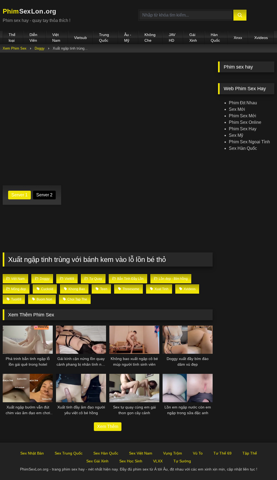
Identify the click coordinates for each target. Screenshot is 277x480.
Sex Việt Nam (140, 453)
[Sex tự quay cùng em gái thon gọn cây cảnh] (134, 388)
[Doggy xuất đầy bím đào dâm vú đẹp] (188, 340)
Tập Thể (249, 453)
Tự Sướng (182, 461)
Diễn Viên (33, 38)
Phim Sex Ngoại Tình (249, 142)
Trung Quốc (104, 38)
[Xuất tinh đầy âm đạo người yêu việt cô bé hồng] (81, 388)
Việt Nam (56, 38)
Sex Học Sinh (130, 461)
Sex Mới (237, 109)
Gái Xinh (193, 38)
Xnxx (238, 37)
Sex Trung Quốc (69, 453)
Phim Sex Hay (242, 129)
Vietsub (80, 37)
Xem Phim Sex (15, 48)
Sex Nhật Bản (32, 453)
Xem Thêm (107, 426)
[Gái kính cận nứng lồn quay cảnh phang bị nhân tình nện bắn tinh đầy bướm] (81, 340)
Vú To (198, 453)
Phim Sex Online (245, 122)
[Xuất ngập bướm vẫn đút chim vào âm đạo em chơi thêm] (28, 388)
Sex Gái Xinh (97, 461)
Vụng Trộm (172, 453)
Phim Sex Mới (242, 115)
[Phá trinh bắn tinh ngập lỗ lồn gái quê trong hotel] (28, 340)
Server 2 (44, 195)
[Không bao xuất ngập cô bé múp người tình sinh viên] (134, 340)
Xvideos (261, 37)
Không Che (150, 38)
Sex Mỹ (236, 135)
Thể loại (12, 38)
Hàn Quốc (215, 38)
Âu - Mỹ (127, 38)
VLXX (158, 461)
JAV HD (172, 38)
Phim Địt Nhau (243, 102)
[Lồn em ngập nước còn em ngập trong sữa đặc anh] (188, 388)
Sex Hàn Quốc (243, 148)
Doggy (40, 48)
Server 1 (19, 195)
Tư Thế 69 (222, 453)
